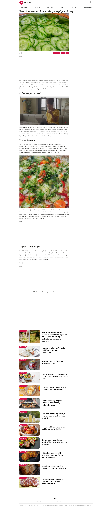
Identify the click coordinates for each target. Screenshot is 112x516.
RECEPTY (74, 7)
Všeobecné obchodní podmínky (59, 501)
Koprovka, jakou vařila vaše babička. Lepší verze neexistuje (53, 350)
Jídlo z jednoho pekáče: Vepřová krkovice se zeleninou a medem (54, 442)
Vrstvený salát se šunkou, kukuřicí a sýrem (52, 362)
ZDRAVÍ (62, 7)
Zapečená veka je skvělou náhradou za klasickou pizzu (54, 467)
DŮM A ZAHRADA (88, 7)
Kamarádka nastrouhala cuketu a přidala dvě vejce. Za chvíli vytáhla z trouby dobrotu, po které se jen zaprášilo (54, 336)
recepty (63, 52)
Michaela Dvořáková (29, 53)
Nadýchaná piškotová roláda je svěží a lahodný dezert (54, 388)
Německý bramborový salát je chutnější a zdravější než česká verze (55, 376)
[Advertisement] (44, 67)
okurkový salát (56, 52)
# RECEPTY (23, 330)
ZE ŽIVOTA (37, 7)
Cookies (38, 501)
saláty (67, 52)
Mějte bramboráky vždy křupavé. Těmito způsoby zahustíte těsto (52, 455)
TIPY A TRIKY (50, 7)
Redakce (73, 501)
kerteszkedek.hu (28, 263)
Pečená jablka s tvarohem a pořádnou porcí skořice (53, 428)
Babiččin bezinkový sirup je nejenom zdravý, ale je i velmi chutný (54, 416)
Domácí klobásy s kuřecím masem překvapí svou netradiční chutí (53, 481)
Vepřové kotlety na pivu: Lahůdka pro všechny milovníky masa (52, 403)
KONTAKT (46, 501)
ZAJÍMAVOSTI (24, 7)
